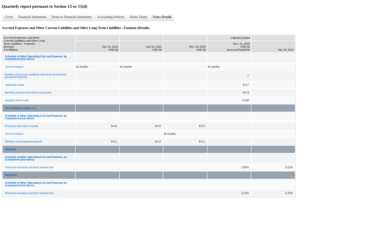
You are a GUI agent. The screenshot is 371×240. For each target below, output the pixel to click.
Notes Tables (138, 17)
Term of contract (14, 67)
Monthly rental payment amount (23, 141)
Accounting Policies (110, 17)
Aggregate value (14, 85)
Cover (9, 17)
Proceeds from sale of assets (21, 126)
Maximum (11, 175)
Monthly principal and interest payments (28, 92)
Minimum (10, 149)
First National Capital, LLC (21, 108)
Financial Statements (32, 17)
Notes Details (162, 17)
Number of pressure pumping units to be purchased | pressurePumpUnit (35, 75)
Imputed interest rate (17, 100)
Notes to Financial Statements (72, 17)
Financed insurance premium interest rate (29, 167)
